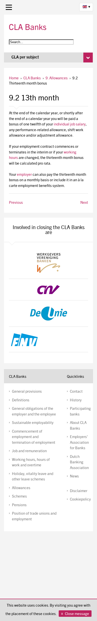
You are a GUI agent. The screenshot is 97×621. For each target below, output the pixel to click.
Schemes (19, 497)
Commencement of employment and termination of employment (33, 437)
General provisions (27, 392)
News (74, 476)
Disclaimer (78, 491)
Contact (76, 392)
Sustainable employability (32, 423)
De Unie (48, 313)
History (76, 400)
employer (24, 175)
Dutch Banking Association (79, 462)
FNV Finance (48, 339)
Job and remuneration (29, 451)
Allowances (21, 488)
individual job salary (70, 124)
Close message (77, 614)
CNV (48, 289)
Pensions (19, 505)
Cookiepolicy (80, 500)
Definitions (20, 400)
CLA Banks (27, 27)
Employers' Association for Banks (79, 442)
